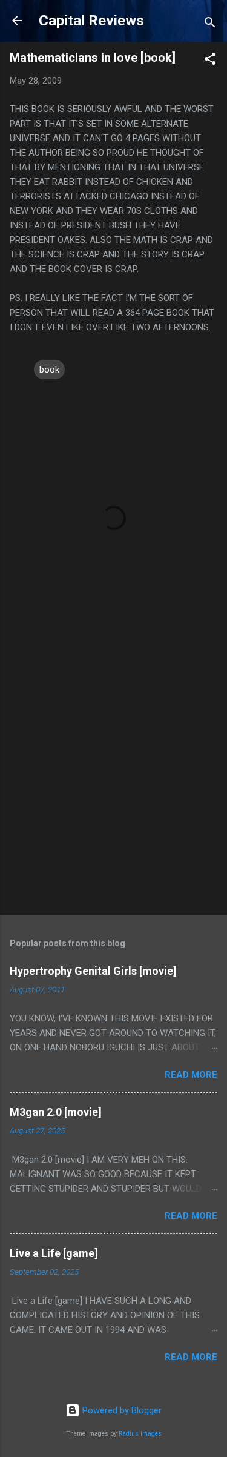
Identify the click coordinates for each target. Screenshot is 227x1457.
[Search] (210, 24)
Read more (191, 1074)
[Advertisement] (113, 782)
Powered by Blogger (121, 1410)
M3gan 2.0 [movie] (56, 1112)
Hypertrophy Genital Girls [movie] (93, 970)
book (49, 369)
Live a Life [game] (54, 1253)
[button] (210, 60)
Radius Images (140, 1434)
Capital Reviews (91, 20)
